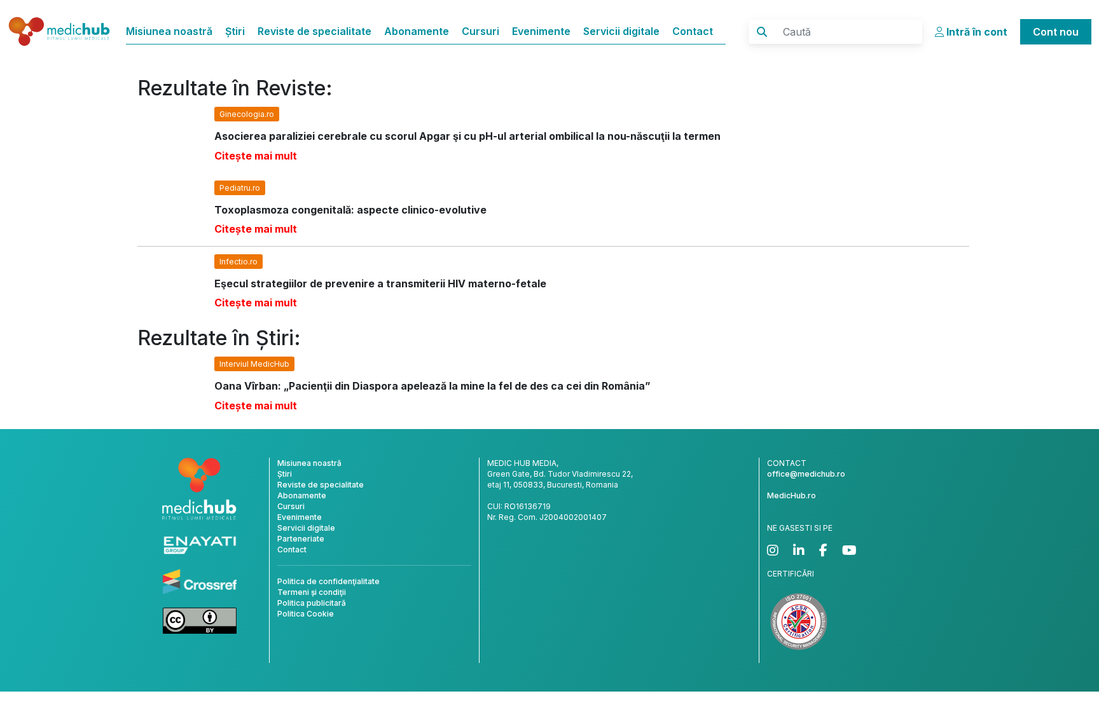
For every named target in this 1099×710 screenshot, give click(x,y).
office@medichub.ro (806, 474)
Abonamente (416, 31)
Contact (692, 31)
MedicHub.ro (791, 495)
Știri (235, 31)
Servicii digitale (621, 31)
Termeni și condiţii (311, 592)
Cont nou (1056, 31)
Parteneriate (300, 538)
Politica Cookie (305, 613)
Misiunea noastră (169, 31)
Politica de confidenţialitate (328, 581)
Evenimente (541, 31)
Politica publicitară (311, 603)
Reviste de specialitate (314, 31)
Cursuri (480, 31)
